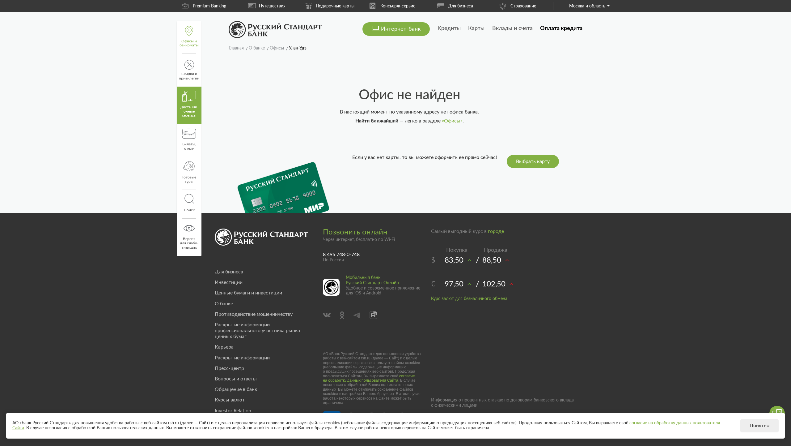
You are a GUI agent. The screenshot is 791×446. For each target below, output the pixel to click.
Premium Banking (209, 6)
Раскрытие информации (242, 357)
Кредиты (449, 28)
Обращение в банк (236, 389)
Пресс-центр (229, 368)
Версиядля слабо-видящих (189, 243)
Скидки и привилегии (189, 76)
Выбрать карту (533, 161)
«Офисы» (452, 120)
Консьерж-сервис (397, 6)
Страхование (523, 6)
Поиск (189, 210)
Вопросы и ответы (236, 378)
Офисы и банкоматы (189, 43)
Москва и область (587, 6)
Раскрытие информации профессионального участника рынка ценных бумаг (257, 330)
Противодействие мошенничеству (254, 314)
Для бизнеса (460, 6)
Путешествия (272, 6)
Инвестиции (229, 282)
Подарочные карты (335, 6)
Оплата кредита (561, 28)
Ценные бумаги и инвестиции (248, 292)
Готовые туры (189, 179)
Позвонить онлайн (355, 232)
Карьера (224, 347)
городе (496, 231)
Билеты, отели (189, 146)
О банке (224, 303)
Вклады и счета (512, 28)
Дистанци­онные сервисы (189, 111)
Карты (476, 28)
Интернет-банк (401, 29)
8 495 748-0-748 (341, 254)
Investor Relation (233, 410)
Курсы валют (230, 399)
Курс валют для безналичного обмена (469, 299)
